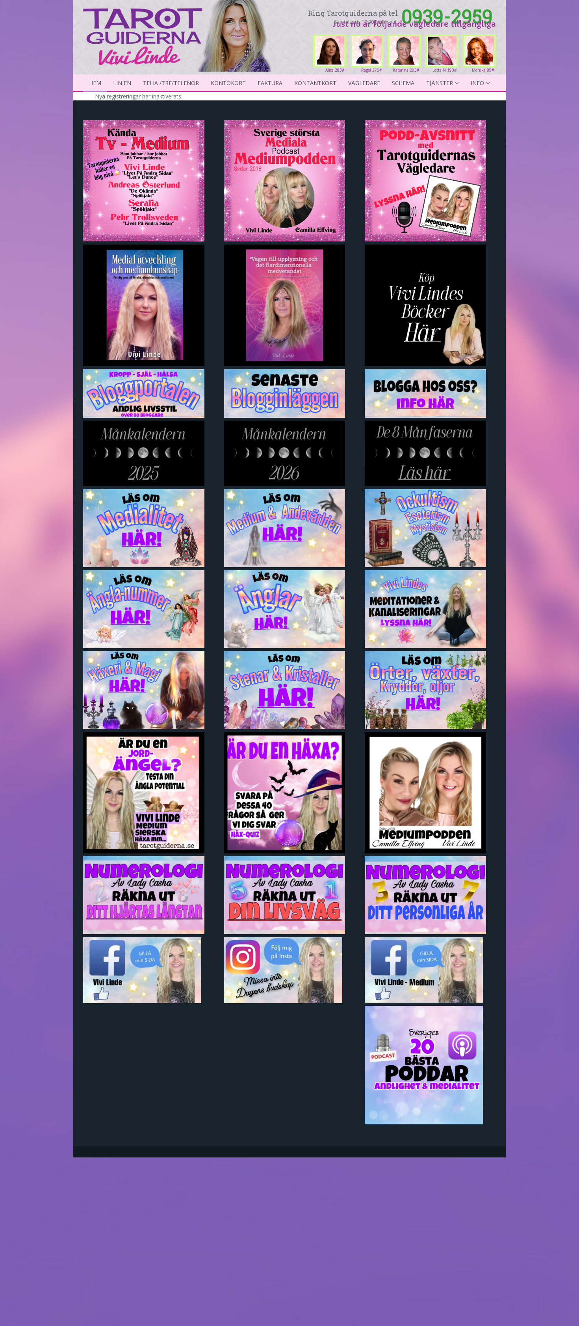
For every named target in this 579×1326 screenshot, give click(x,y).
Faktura (270, 83)
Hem (95, 83)
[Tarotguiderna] (178, 34)
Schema (403, 83)
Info (477, 83)
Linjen (122, 83)
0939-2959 (447, 16)
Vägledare (364, 83)
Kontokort (228, 83)
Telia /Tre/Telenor (171, 83)
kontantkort (315, 83)
